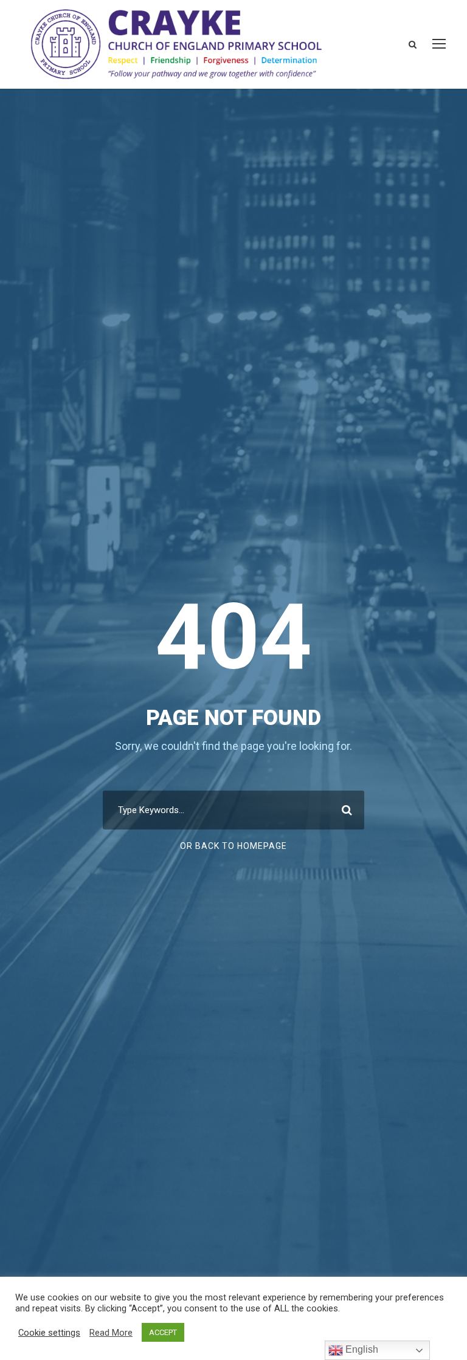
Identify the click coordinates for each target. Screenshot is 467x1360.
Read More (111, 1332)
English (360, 1349)
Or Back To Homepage (233, 846)
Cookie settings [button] (49, 1332)
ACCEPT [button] (163, 1332)
